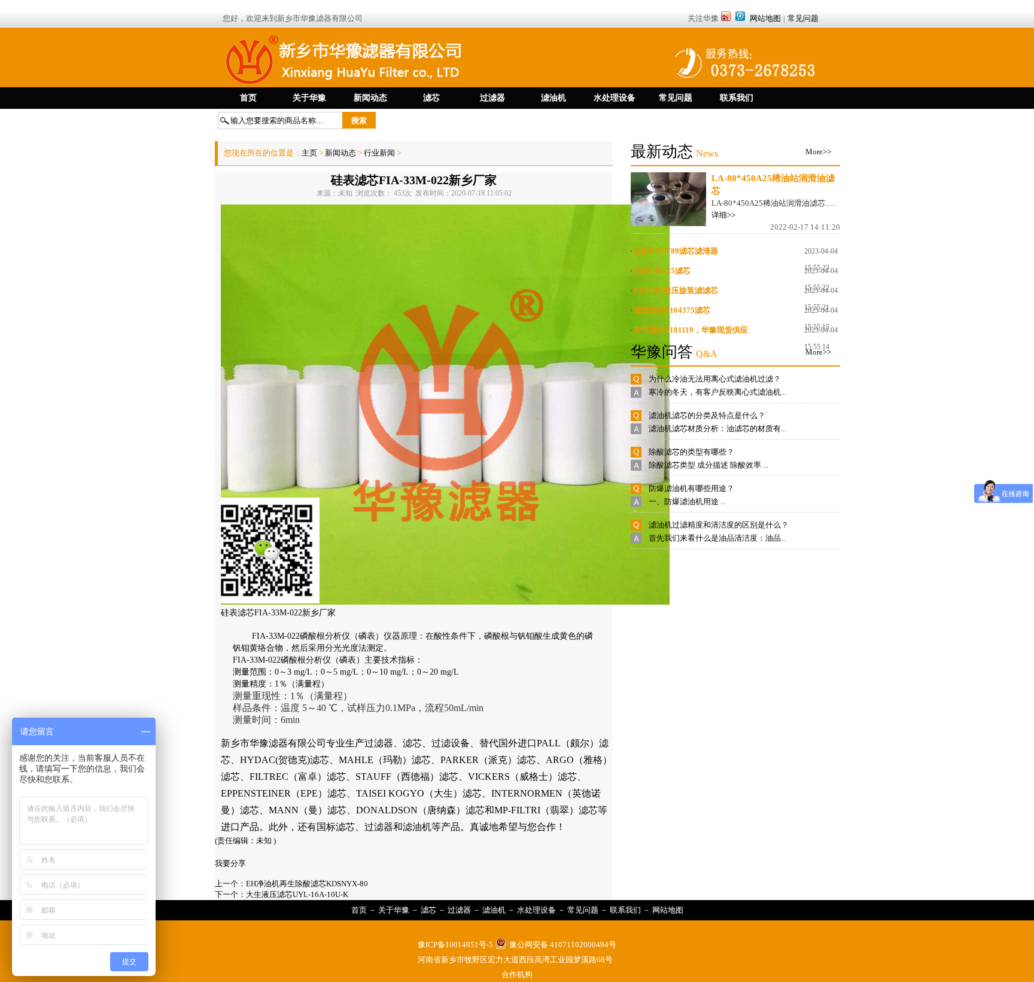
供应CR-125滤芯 (662, 270)
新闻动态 (340, 152)
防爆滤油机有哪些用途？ (691, 488)
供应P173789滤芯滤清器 (676, 250)
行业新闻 (379, 152)
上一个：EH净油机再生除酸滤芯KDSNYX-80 (291, 883)
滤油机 (494, 909)
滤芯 (428, 909)
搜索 (359, 120)
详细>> (723, 215)
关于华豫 (393, 909)
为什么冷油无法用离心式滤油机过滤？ (715, 378)
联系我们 (625, 909)
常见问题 (803, 18)
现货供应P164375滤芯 (672, 310)
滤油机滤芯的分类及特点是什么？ (707, 415)
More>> (818, 151)
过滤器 (459, 909)
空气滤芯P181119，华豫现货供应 (691, 329)
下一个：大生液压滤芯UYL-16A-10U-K (281, 894)
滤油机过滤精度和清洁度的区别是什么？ (719, 524)
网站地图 (765, 18)
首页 (359, 909)
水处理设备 (536, 909)
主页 (310, 152)
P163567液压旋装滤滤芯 (676, 290)
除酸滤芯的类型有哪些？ (691, 451)
